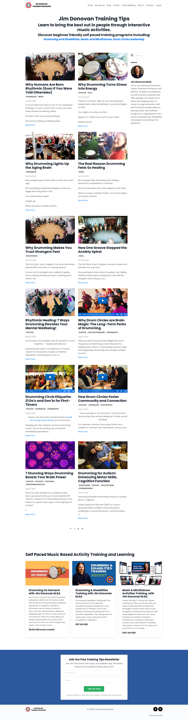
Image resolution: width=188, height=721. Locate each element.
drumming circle (31, 96)
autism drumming (84, 485)
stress (90, 93)
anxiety (81, 256)
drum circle (82, 93)
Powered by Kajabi (156, 715)
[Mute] (117, 314)
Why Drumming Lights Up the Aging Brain (47, 166)
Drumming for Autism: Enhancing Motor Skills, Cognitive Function (97, 477)
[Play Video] (80, 314)
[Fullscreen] (125, 314)
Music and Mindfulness (96, 39)
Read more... (30, 125)
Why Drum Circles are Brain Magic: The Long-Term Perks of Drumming (102, 324)
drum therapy (49, 481)
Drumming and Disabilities (62, 39)
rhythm (40, 96)
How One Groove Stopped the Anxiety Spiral (102, 250)
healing (81, 172)
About (141, 5)
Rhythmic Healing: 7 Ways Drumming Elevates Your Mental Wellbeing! (47, 324)
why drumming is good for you (35, 484)
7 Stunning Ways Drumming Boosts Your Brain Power (49, 475)
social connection (31, 256)
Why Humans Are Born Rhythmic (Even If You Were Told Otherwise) (48, 88)
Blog (109, 5)
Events (116, 5)
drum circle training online (96, 332)
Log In (158, 5)
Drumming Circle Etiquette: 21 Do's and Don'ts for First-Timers (48, 401)
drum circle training (107, 485)
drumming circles (112, 332)
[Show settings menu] (121, 314)
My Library (100, 5)
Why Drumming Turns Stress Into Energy (102, 86)
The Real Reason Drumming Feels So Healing (101, 166)
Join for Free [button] (94, 688)
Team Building (128, 5)
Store (90, 5)
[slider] (100, 314)
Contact (150, 5)
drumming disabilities (85, 488)
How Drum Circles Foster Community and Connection (102, 399)
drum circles (83, 405)
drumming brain (31, 172)
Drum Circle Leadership (128, 39)
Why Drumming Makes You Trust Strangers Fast (48, 250)
